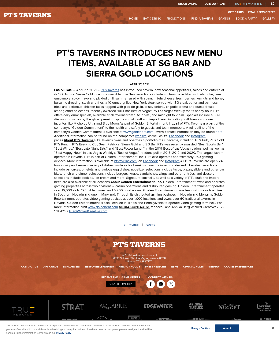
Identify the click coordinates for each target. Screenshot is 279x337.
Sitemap (214, 266)
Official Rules (193, 266)
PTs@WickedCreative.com (88, 211)
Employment (71, 266)
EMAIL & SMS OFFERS (261, 12)
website (141, 136)
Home (133, 19)
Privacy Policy (129, 266)
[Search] (272, 3)
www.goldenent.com (103, 207)
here (219, 132)
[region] (139, 328)
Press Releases (155, 266)
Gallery (268, 19)
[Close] (273, 328)
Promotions (176, 19)
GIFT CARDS (236, 12)
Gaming (224, 19)
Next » (150, 225)
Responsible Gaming (99, 266)
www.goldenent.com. (138, 132)
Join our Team (215, 4)
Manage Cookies (200, 328)
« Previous (131, 225)
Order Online (187, 4)
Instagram (198, 136)
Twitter (171, 284)
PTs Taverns (28, 15)
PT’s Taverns (110, 90)
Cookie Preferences (238, 266)
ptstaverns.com (125, 161)
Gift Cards (50, 266)
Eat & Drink (152, 19)
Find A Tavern (202, 19)
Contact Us (29, 266)
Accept (227, 328)
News (174, 266)
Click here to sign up (121, 284)
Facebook (176, 136)
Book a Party (246, 19)
